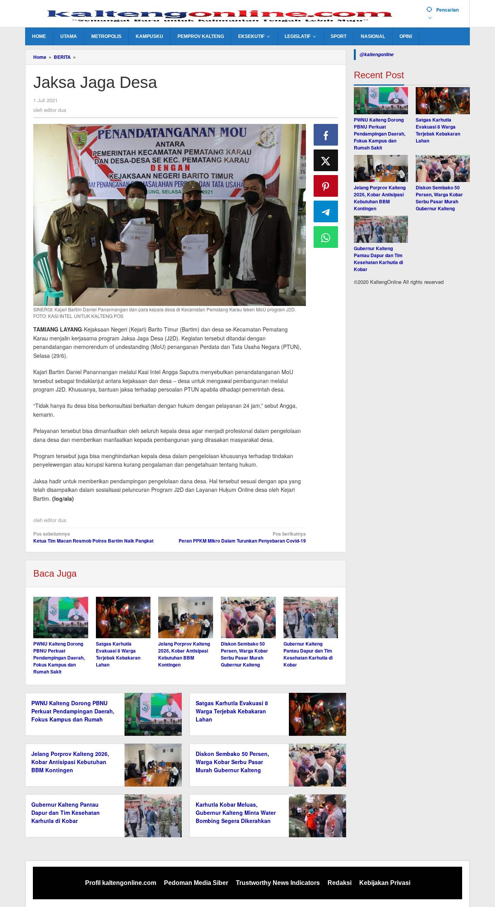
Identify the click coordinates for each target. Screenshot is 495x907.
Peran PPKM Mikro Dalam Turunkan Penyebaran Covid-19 (242, 537)
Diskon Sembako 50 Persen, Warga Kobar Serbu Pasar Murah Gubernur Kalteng (244, 654)
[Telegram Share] (326, 211)
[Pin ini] (326, 186)
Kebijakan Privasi (384, 883)
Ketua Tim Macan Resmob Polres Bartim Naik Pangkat (93, 537)
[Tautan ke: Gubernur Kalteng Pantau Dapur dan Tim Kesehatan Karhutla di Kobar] (381, 229)
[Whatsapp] (326, 237)
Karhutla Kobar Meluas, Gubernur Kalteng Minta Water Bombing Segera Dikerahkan (236, 812)
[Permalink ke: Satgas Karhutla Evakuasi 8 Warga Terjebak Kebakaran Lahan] (123, 617)
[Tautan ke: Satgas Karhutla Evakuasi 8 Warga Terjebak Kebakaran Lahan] (443, 100)
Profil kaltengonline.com (120, 883)
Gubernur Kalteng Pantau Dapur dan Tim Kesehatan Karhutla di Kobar (308, 654)
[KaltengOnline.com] (222, 14)
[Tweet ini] (326, 160)
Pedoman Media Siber (196, 883)
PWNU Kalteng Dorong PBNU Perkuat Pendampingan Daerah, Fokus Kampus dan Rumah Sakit (59, 657)
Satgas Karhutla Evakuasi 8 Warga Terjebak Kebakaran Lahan (118, 654)
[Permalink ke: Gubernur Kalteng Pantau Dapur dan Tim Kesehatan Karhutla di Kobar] (310, 617)
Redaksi (340, 883)
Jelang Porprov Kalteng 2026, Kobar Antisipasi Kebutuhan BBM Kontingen (184, 654)
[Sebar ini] (326, 135)
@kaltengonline (377, 54)
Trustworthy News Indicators (278, 883)
